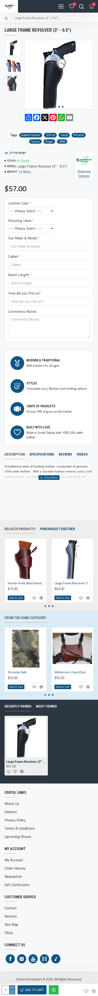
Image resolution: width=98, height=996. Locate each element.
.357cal (50, 135)
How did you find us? (24, 293)
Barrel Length (18, 274)
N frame (78, 135)
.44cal (64, 135)
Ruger (49, 141)
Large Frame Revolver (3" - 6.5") (26, 762)
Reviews (65, 454)
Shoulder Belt (17, 672)
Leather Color (18, 203)
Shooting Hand (19, 220)
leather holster (30, 135)
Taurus (35, 141)
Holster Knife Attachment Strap (26, 583)
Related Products (20, 529)
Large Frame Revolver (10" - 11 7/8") (73, 583)
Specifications (41, 454)
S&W (62, 141)
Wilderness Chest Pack (70, 672)
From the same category (25, 618)
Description (15, 454)
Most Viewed (46, 706)
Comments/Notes (22, 311)
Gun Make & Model (22, 238)
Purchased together (57, 529)
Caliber (13, 256)
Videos (82, 454)
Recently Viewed (18, 706)
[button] (55, 107)
